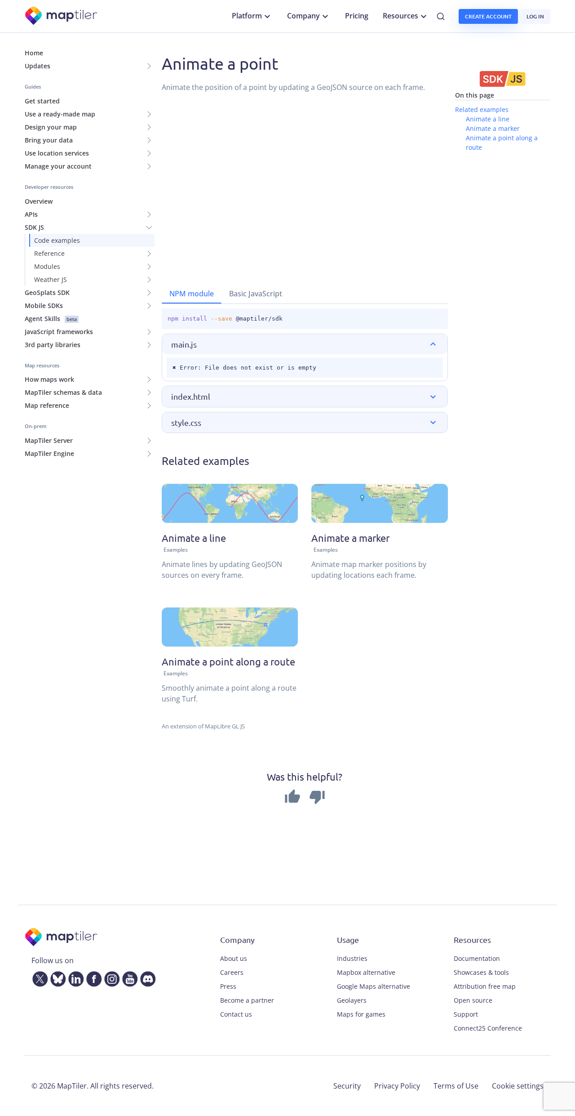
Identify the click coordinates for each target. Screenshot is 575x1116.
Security (347, 1086)
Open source (473, 1000)
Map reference (47, 405)
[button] (304, 344)
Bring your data (49, 140)
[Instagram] (110, 977)
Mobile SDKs (44, 305)
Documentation (477, 958)
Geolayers (352, 1000)
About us (233, 958)
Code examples (57, 240)
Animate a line (487, 119)
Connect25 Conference (488, 1028)
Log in (535, 16)
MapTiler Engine (49, 453)
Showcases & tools (481, 972)
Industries (352, 958)
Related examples (482, 109)
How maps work (49, 379)
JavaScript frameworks (59, 331)
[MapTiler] (62, 16)
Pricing (356, 16)
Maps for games (361, 1014)
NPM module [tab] (191, 294)
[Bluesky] (56, 977)
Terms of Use (455, 1086)
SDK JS (34, 227)
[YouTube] (128, 977)
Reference (49, 253)
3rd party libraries (52, 344)
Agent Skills (51, 318)
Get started (42, 101)
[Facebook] (92, 977)
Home (34, 53)
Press (228, 986)
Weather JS (50, 279)
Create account (488, 16)
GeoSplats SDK (47, 292)
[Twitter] (38, 977)
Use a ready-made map (60, 114)
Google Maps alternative (373, 986)
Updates (37, 66)
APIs (31, 214)
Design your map (51, 127)
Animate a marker (493, 128)
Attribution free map (485, 986)
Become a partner (247, 1000)
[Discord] (146, 977)
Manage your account (58, 166)
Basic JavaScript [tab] (255, 294)
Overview (39, 201)
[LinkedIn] (74, 977)
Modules (47, 266)
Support (466, 1014)
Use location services (57, 153)
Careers (231, 972)
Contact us (236, 1014)
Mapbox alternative (366, 972)
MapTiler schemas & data (63, 392)
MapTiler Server (49, 440)
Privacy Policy (397, 1086)
